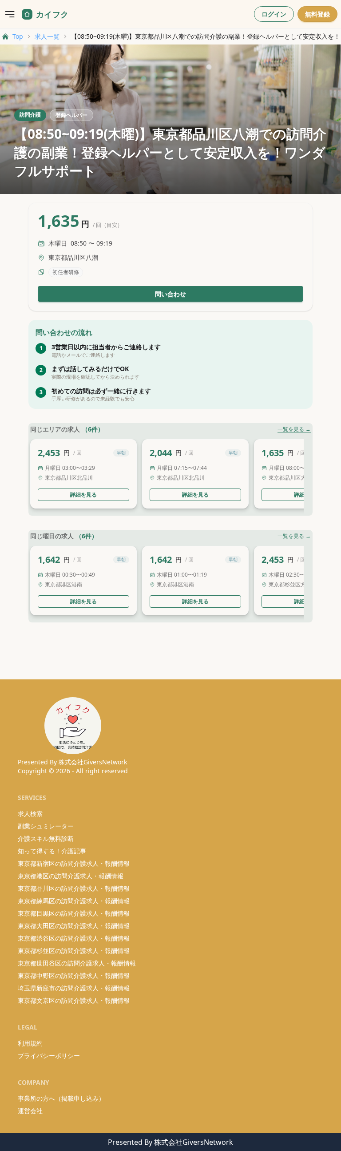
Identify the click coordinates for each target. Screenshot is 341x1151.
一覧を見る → (294, 429)
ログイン (274, 14)
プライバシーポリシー (49, 1055)
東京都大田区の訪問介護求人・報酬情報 (74, 925)
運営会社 (30, 1111)
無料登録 (317, 14)
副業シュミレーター (46, 826)
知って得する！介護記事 (52, 851)
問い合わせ (170, 294)
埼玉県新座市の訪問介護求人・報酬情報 (74, 988)
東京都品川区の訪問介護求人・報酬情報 (74, 888)
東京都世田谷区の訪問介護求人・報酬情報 (77, 963)
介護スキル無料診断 (46, 838)
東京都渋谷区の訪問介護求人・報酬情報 (74, 938)
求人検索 (30, 813)
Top (17, 36)
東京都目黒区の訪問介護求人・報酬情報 (74, 913)
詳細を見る (83, 494)
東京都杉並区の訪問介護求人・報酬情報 (74, 950)
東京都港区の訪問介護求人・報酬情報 (70, 876)
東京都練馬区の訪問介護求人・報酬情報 (74, 901)
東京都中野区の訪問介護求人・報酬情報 (74, 975)
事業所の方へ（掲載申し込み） (61, 1098)
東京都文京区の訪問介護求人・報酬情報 (74, 1000)
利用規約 (30, 1043)
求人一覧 (47, 36)
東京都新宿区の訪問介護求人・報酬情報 (74, 863)
